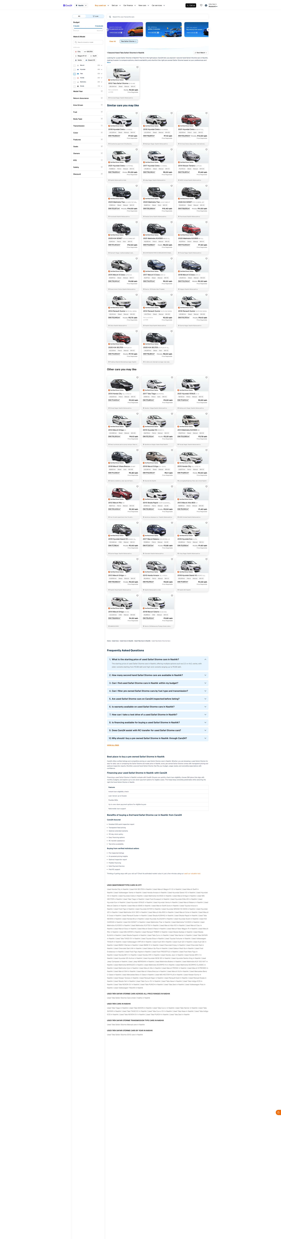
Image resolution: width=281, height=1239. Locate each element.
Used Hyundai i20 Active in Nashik (128, 958)
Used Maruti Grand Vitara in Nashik (152, 929)
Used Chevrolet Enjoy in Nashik (172, 945)
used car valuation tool (192, 874)
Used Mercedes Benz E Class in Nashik (138, 975)
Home (109, 641)
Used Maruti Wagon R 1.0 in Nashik (167, 889)
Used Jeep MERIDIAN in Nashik (141, 961)
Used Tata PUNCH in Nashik (151, 984)
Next (208, 29)
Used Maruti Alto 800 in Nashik (161, 912)
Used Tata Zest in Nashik (174, 984)
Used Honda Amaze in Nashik (155, 892)
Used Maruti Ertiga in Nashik (184, 896)
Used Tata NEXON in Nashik (140, 1008)
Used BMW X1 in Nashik (148, 945)
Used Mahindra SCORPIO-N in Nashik (159, 965)
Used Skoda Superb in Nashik (134, 935)
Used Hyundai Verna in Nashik (165, 902)
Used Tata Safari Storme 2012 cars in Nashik (125, 1035)
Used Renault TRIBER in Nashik (154, 932)
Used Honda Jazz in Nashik (172, 955)
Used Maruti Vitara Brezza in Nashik (151, 971)
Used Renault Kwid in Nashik (175, 978)
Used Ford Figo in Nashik (124, 909)
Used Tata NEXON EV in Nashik (126, 984)
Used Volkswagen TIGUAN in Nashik (128, 988)
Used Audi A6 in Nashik (162, 942)
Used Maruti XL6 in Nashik (177, 971)
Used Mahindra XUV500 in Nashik (157, 896)
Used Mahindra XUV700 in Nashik (145, 925)
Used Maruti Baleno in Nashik (191, 902)
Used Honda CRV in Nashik (149, 955)
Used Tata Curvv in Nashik (158, 935)
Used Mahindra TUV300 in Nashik (185, 922)
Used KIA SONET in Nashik (134, 922)
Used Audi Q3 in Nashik (182, 942)
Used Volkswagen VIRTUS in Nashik (136, 942)
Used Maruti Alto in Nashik (150, 968)
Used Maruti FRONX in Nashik (174, 968)
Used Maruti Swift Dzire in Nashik (165, 906)
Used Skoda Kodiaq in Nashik (180, 932)
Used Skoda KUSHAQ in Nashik (160, 915)
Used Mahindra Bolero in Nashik (168, 961)
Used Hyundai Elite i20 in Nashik (183, 899)
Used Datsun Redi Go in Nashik (181, 948)
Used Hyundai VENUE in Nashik (139, 902)
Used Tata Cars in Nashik (142, 641)
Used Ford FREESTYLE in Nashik (165, 952)
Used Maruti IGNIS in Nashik (139, 906)
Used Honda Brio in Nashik (133, 919)
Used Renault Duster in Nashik (134, 915)
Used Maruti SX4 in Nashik (124, 971)
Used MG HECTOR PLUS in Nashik (168, 975)
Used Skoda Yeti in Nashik (124, 981)
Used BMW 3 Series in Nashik (126, 945)
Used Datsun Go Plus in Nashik (155, 948)
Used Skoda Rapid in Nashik (186, 915)
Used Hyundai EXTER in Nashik (147, 909)
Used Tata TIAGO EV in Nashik (128, 938)
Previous (107, 29)
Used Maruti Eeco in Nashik (125, 929)
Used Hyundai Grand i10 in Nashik (181, 892)
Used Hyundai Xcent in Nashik (186, 919)
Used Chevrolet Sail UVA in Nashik (127, 948)
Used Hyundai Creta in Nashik (131, 896)
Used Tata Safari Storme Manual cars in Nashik (126, 1024)
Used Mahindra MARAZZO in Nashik (128, 965)
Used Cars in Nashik (126, 641)
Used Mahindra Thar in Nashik (158, 922)
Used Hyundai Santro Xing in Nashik (186, 958)
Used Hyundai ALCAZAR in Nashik (159, 919)
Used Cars (115, 641)
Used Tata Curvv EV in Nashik (148, 981)
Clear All (112, 41)
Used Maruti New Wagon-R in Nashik (182, 929)
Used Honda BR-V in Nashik (125, 955)
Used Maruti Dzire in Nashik (186, 912)
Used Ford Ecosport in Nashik (157, 899)
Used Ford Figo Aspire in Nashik (138, 952)
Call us (192, 5)
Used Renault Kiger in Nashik (151, 978)
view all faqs (113, 745)
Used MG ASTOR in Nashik (130, 932)
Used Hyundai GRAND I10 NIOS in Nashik (178, 909)
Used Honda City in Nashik (117, 889)
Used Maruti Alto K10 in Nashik (172, 925)
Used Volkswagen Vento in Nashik (127, 892)
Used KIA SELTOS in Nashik (141, 889)
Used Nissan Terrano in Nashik (126, 978)
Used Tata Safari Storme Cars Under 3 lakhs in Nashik (128, 998)
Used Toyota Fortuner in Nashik (177, 938)
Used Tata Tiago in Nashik (133, 899)
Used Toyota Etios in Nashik (152, 938)
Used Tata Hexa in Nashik (171, 981)
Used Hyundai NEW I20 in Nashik (156, 958)
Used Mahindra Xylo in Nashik (126, 968)
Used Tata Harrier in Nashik (181, 935)
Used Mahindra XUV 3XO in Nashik (133, 912)
